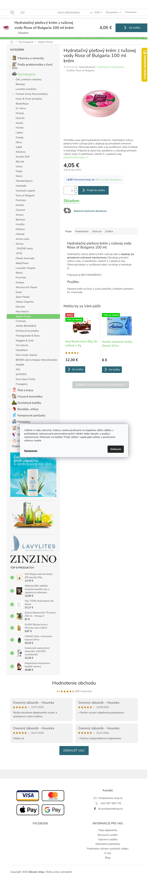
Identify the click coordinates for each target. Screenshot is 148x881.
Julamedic (21, 185)
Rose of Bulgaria (25, 195)
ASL (18, 369)
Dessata (20, 306)
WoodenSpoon (24, 181)
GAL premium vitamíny (29, 79)
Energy (19, 137)
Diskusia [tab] (96, 231)
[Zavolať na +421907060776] (15, 12)
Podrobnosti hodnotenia (110, 67)
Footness (21, 200)
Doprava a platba (107, 839)
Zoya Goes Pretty (25, 379)
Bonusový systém (108, 835)
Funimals (21, 321)
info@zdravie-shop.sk (110, 798)
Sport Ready (23, 297)
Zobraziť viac (74, 751)
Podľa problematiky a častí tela (32, 66)
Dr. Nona (21, 108)
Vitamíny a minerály (31, 58)
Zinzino (20, 244)
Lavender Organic (25, 268)
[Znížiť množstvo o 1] (76, 192)
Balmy (19, 272)
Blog (107, 857)
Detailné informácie (74, 157)
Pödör (19, 171)
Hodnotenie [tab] (81, 231)
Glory (19, 142)
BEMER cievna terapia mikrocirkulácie (36, 360)
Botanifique (22, 103)
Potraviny (24, 422)
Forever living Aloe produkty (32, 94)
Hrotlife (20, 224)
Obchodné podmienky (107, 844)
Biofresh (20, 219)
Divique (20, 282)
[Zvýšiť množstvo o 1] (76, 188)
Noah (19, 292)
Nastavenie (30, 450)
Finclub (20, 113)
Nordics (20, 205)
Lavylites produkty (26, 89)
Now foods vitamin (26, 355)
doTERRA (21, 374)
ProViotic (21, 277)
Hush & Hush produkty (29, 98)
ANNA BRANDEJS (26, 326)
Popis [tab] (68, 231)
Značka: (80, 70)
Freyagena (21, 384)
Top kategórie (27, 74)
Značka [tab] (109, 231)
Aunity (19, 123)
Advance (20, 152)
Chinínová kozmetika (27, 331)
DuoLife (20, 118)
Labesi (19, 132)
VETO (19, 253)
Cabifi (19, 147)
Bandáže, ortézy (28, 409)
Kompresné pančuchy (31, 415)
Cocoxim (20, 210)
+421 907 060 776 (110, 803)
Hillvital (20, 234)
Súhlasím (115, 449)
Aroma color (23, 239)
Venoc (19, 166)
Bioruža (20, 161)
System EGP (23, 156)
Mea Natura (22, 311)
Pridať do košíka (96, 190)
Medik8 (20, 364)
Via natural (22, 345)
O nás (107, 853)
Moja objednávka (69, 12)
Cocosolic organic (25, 190)
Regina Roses (23, 316)
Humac (20, 127)
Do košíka (134, 27)
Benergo (20, 84)
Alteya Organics (25, 301)
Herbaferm (22, 350)
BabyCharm (22, 263)
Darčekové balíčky (29, 403)
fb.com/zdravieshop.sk (110, 808)
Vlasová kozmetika (30, 397)
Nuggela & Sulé (24, 340)
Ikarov (19, 176)
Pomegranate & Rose (28, 335)
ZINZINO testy (25, 248)
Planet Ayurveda (25, 258)
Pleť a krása (25, 390)
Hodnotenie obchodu (74, 683)
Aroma (19, 215)
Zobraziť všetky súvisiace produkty (101, 384)
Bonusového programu (108, 179)
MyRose (20, 229)
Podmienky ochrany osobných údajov (108, 848)
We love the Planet (26, 287)
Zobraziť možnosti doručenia (90, 211)
